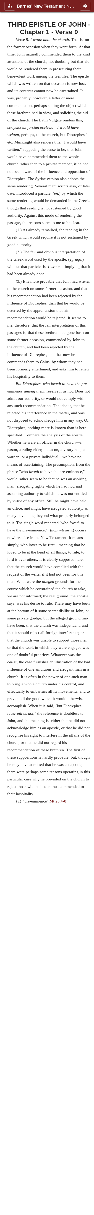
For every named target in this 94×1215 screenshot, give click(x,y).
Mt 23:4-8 (58, 801)
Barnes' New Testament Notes (46, 6)
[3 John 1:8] (5, 607)
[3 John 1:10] (89, 607)
